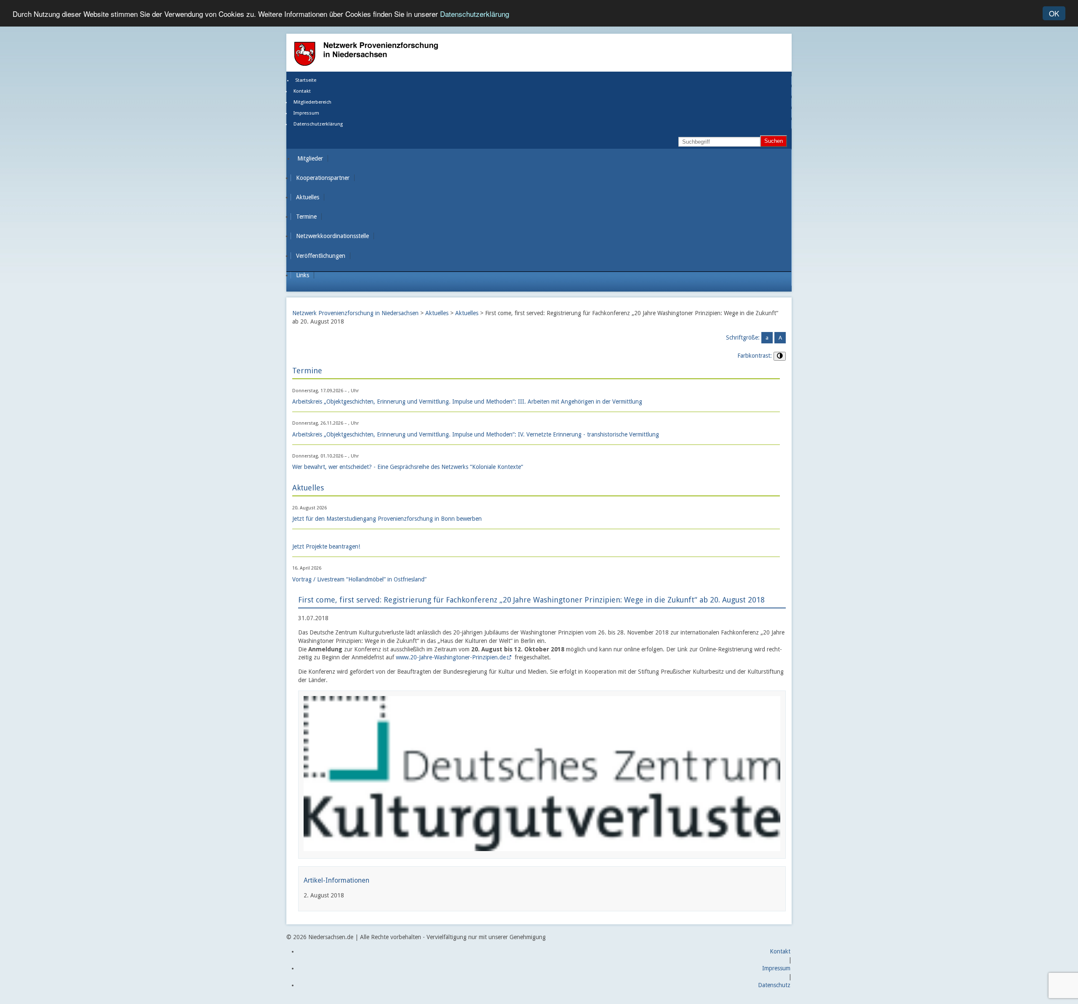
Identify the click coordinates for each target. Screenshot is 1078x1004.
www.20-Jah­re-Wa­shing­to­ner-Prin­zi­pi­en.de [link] (451, 657)
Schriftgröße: (743, 337)
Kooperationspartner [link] (323, 177)
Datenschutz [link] (774, 985)
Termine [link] (306, 216)
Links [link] (302, 275)
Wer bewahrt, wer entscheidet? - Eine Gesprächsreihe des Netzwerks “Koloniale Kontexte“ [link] (407, 466)
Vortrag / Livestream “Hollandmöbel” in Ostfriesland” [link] (359, 579)
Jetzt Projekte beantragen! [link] (326, 546)
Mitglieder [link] (310, 158)
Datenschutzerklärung (474, 13)
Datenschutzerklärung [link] (318, 124)
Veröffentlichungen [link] (320, 255)
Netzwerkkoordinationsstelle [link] (332, 236)
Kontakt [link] (302, 91)
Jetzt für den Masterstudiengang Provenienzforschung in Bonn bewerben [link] (387, 518)
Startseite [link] (305, 80)
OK (1054, 13)
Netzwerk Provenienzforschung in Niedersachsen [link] (355, 313)
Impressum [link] (306, 113)
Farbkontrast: (754, 355)
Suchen (773, 141)
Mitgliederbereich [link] (312, 102)
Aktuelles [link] (307, 197)
